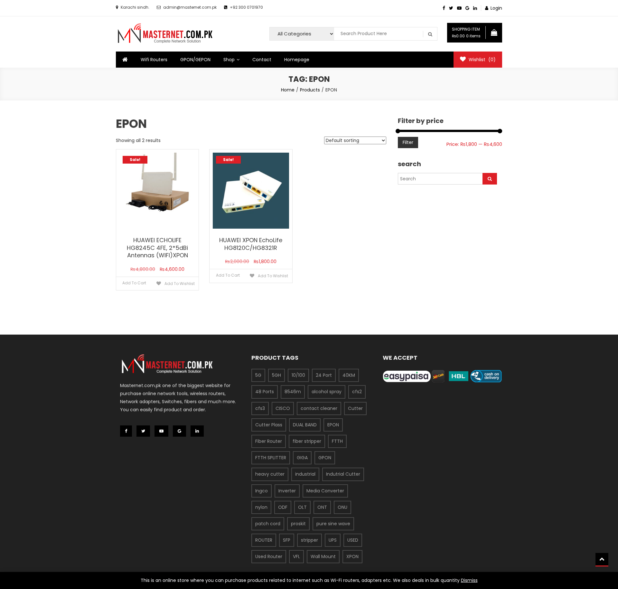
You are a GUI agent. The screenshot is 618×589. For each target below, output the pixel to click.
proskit (298, 523)
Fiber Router (268, 441)
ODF (282, 507)
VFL (296, 556)
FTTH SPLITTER (270, 457)
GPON (324, 457)
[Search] (489, 179)
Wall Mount (323, 556)
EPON (333, 425)
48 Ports (264, 391)
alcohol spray (327, 391)
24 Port (324, 375)
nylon (261, 507)
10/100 (298, 375)
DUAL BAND (305, 425)
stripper (309, 540)
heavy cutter (270, 474)
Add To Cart (134, 283)
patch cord (267, 523)
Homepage (296, 59)
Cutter (355, 408)
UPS (333, 540)
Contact (261, 59)
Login (496, 8)
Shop (229, 59)
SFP (286, 540)
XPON (352, 556)
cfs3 (260, 408)
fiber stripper (307, 441)
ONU (342, 507)
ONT (322, 507)
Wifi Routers (154, 59)
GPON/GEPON (195, 59)
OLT (302, 507)
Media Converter (325, 491)
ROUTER (263, 540)
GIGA (302, 457)
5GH (276, 375)
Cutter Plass (268, 425)
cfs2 (357, 391)
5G (258, 375)
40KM (348, 375)
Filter (408, 142)
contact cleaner (319, 408)
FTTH (337, 441)
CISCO (283, 408)
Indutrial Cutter (343, 474)
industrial (305, 474)
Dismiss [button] (469, 580)
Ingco (261, 491)
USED (352, 540)
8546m (293, 391)
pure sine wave (333, 523)
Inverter (287, 491)
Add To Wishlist (179, 283)
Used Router (268, 556)
